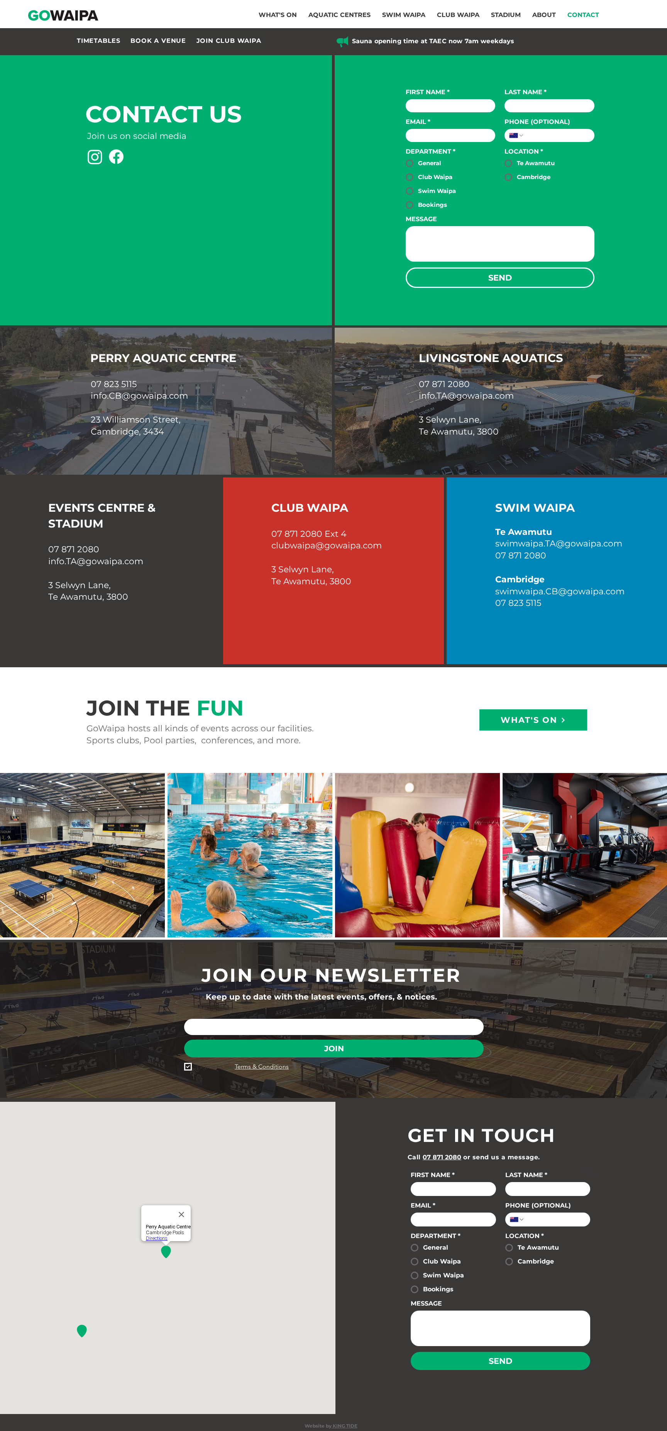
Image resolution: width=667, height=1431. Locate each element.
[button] (339, 15)
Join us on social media (136, 136)
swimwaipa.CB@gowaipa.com (560, 591)
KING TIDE (344, 1426)
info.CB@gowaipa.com (139, 396)
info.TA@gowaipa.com (466, 396)
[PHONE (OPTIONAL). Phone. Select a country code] (516, 135)
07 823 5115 (114, 384)
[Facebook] (116, 156)
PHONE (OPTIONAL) (537, 121)
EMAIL (418, 121)
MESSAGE (421, 219)
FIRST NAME (428, 92)
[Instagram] (95, 156)
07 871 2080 (444, 384)
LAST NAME (525, 92)
